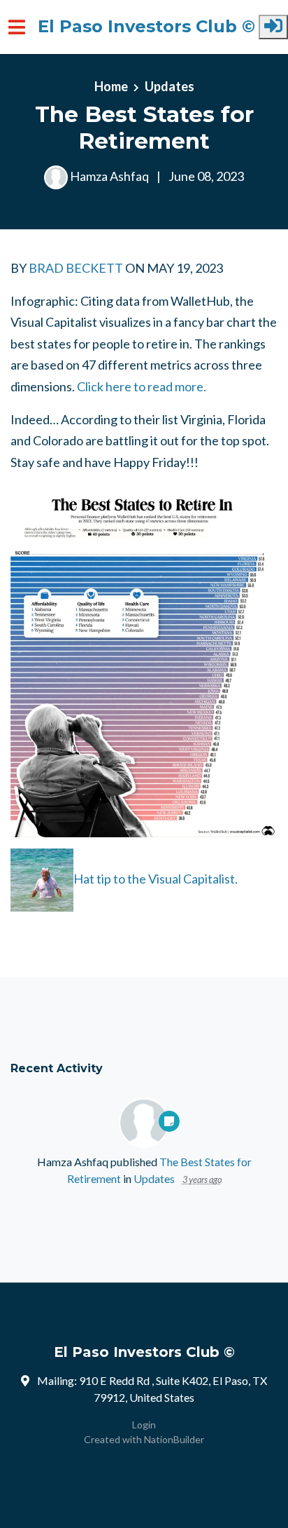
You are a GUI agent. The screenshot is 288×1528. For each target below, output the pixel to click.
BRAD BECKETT (76, 268)
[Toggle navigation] (17, 27)
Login (144, 1425)
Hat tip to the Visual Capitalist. (155, 878)
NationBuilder (174, 1439)
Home (111, 86)
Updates (169, 86)
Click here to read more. (141, 386)
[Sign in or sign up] (273, 27)
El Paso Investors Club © (146, 26)
